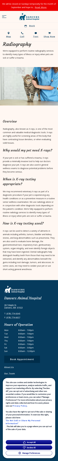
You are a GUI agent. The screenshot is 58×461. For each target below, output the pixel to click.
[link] (29, 16)
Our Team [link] (9, 373)
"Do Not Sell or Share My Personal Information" (23, 422)
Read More (41, 7)
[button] (4, 16)
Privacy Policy (20, 406)
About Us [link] (9, 367)
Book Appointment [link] (22, 359)
